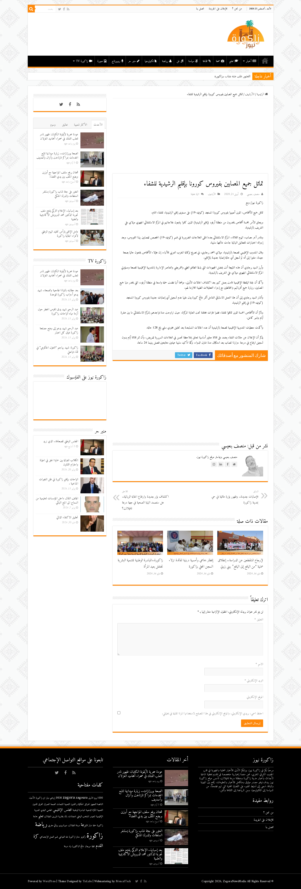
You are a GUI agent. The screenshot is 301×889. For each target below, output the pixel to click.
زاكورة (95, 836)
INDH (59, 798)
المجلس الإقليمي (62, 810)
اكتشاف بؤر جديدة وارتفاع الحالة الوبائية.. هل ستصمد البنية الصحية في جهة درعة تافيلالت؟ (145, 500)
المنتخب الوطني (83, 816)
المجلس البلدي (46, 810)
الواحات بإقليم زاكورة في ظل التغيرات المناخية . (58, 481)
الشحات (60, 804)
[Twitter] (60, 9)
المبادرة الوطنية (79, 810)
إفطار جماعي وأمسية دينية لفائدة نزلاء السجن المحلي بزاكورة (191, 563)
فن (178, 61)
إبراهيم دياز (50, 798)
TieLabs (87, 881)
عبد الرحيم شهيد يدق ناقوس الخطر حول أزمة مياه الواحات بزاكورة (58, 311)
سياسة (191, 61)
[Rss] (68, 9)
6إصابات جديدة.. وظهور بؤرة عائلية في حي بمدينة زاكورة (235, 497)
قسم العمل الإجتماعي (49, 837)
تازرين (54, 816)
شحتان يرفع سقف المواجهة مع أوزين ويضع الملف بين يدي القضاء (60, 174)
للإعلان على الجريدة (218, 8)
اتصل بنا (200, 8)
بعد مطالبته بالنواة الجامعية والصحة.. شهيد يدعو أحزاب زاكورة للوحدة (57, 292)
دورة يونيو (63, 825)
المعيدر (92, 816)
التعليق (258, 619)
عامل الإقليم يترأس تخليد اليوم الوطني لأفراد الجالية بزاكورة (60, 234)
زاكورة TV (82, 61)
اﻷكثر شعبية (80, 125)
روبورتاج (116, 61)
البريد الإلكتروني (254, 680)
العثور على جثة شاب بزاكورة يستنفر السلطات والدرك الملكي (211, 76)
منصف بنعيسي (253, 194)
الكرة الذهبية (91, 810)
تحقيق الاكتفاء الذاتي (67, 517)
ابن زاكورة (40, 798)
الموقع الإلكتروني (255, 697)
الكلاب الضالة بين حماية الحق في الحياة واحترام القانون (59, 462)
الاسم (259, 664)
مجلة (93, 846)
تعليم (231, 61)
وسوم (52, 125)
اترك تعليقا (195, 194)
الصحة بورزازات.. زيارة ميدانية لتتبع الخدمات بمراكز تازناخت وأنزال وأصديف (57, 155)
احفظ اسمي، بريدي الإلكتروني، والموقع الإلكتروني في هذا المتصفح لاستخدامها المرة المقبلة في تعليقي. (212, 713)
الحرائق (87, 804)
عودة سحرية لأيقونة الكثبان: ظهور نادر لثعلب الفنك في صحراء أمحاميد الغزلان (59, 136)
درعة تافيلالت (74, 825)
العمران (47, 804)
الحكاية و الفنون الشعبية (73, 804)
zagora (69, 797)
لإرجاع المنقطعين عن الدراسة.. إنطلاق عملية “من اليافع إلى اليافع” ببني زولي (240, 563)
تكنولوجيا (149, 61)
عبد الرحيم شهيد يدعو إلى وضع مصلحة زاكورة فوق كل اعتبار (59, 330)
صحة (218, 61)
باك (65, 816)
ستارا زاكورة (74, 837)
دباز (90, 825)
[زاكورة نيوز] (246, 34)
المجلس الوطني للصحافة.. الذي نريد (60, 441)
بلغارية (60, 816)
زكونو (83, 837)
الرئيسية (265, 61)
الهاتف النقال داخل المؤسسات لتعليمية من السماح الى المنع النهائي (57, 500)
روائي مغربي (53, 825)
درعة (84, 825)
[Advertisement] (190, 136)
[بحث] (31, 8)
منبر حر (132, 61)
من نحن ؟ (237, 8)
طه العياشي (63, 837)
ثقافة (205, 61)
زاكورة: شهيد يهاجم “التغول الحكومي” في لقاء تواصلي (57, 350)
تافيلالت (47, 816)
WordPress (49, 881)
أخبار (248, 61)
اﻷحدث (98, 125)
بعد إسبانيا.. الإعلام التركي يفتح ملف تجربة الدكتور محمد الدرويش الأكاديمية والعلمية (59, 215)
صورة (100, 61)
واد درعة (67, 846)
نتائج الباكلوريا (78, 846)
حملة (94, 825)
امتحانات (72, 816)
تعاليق (64, 125)
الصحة (53, 804)
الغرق (40, 804)
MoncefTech (123, 881)
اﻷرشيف (249, 94)
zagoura (81, 798)
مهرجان (88, 846)
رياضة (165, 61)
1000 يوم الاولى (95, 798)
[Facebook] (64, 9)
